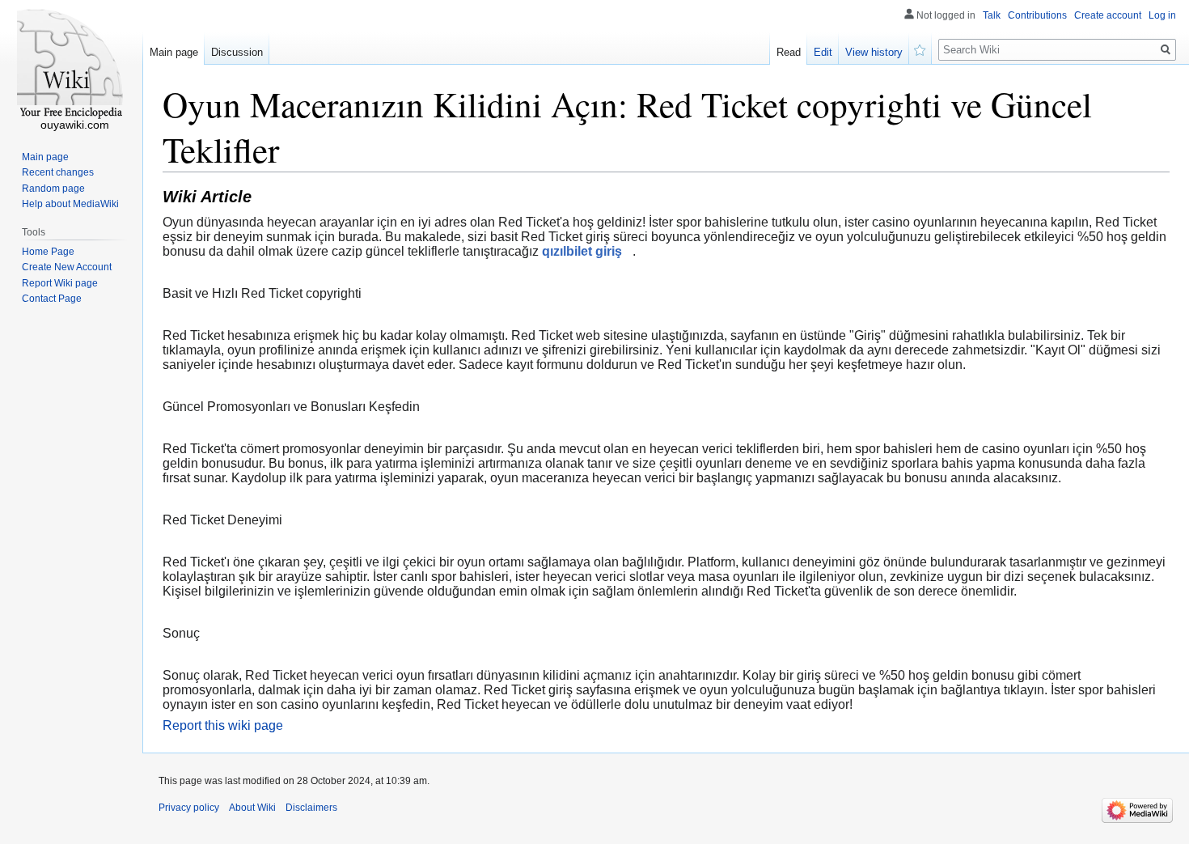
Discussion (237, 52)
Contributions (1037, 15)
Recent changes (58, 172)
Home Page (48, 251)
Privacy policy (189, 807)
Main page (174, 52)
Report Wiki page (60, 283)
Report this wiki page (223, 725)
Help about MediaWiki (70, 204)
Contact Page (52, 298)
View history (874, 52)
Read (788, 52)
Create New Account (67, 267)
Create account (1107, 15)
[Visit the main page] (71, 64)
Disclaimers (311, 807)
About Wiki (252, 807)
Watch (920, 48)
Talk (992, 15)
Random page (53, 188)
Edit (823, 52)
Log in (1162, 15)
